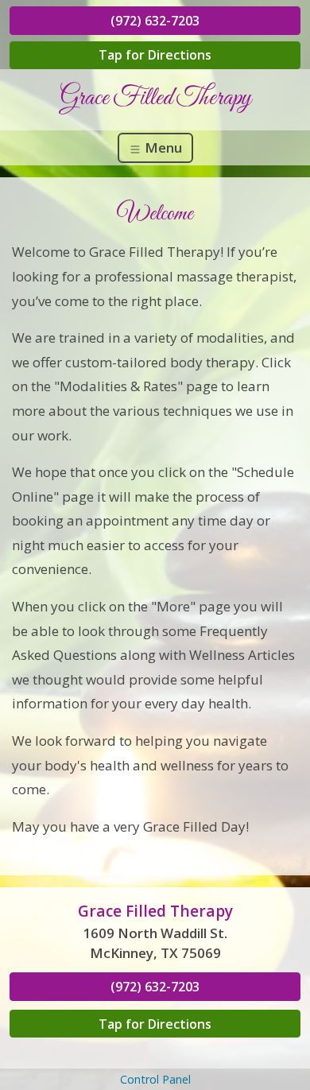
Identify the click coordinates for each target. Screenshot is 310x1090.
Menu (161, 147)
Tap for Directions (155, 55)
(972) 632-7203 (155, 20)
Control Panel (155, 1079)
